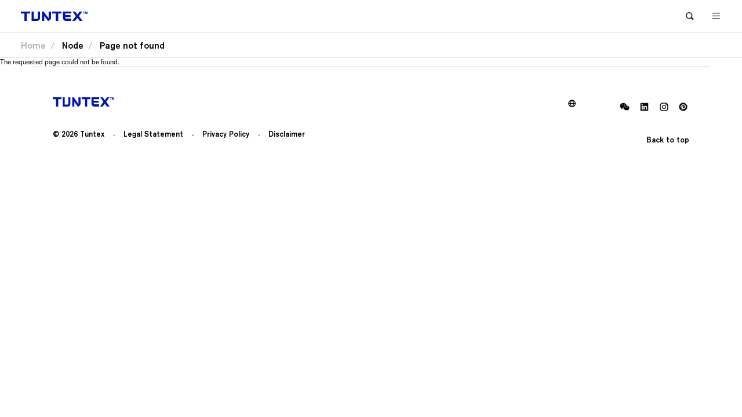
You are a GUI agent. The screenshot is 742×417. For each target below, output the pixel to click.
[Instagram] (663, 107)
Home (33, 45)
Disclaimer (286, 134)
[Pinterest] (683, 107)
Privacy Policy (225, 134)
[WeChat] (625, 107)
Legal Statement (153, 134)
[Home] (54, 16)
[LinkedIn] (644, 107)
